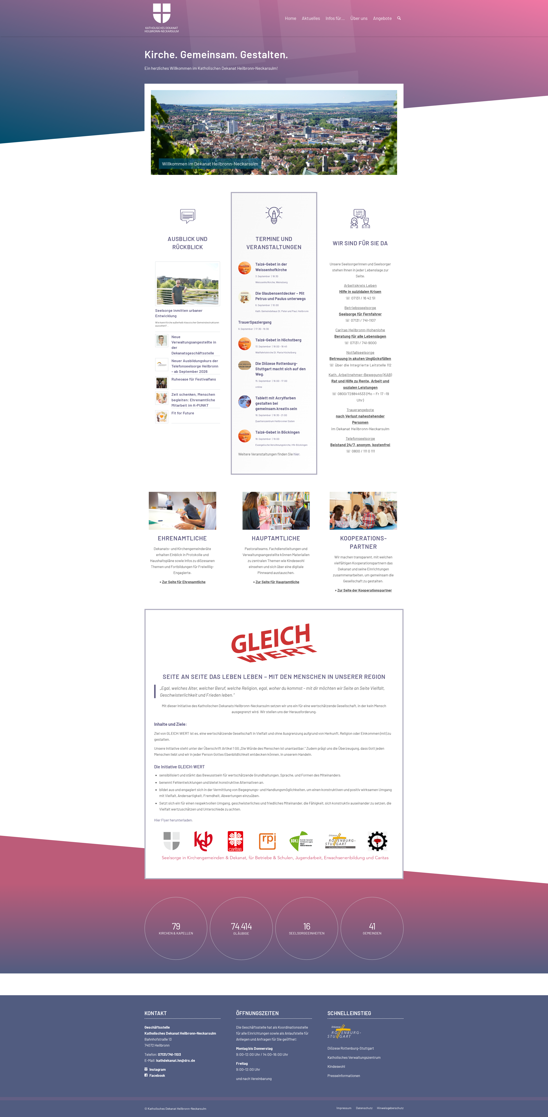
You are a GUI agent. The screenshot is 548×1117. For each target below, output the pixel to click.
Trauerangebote (360, 416)
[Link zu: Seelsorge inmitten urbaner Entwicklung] (187, 283)
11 (291, 170)
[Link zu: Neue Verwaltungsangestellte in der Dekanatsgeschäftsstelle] (161, 340)
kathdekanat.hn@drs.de (175, 1060)
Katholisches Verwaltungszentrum (354, 1057)
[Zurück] (160, 132)
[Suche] (399, 18)
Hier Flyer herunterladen (173, 820)
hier (296, 454)
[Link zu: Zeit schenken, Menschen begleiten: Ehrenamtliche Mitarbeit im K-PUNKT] (161, 398)
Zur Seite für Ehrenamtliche (184, 582)
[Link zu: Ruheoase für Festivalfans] (161, 383)
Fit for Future (182, 413)
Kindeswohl (336, 1066)
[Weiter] (387, 132)
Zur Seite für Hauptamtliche (277, 582)
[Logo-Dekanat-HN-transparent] (161, 18)
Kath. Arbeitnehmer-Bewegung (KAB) (360, 374)
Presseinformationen (344, 1075)
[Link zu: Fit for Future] (161, 417)
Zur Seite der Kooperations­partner (364, 590)
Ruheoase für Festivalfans (193, 379)
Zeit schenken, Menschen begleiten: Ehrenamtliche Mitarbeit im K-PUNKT (193, 399)
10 (287, 170)
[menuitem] (290, 18)
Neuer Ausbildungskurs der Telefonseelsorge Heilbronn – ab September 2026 (194, 366)
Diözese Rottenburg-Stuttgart (351, 1048)
